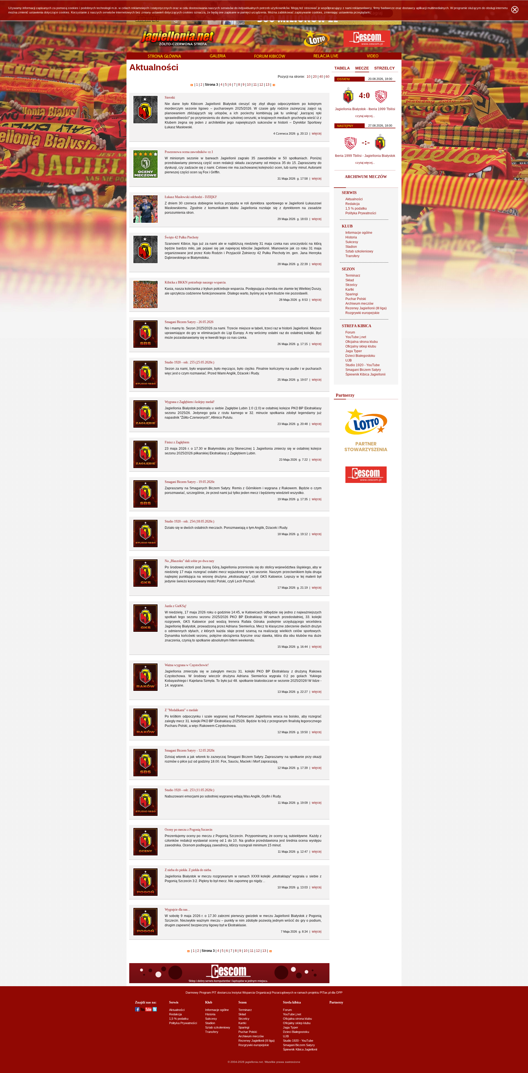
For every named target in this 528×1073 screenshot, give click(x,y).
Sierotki (170, 97)
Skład (349, 280)
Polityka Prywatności (360, 213)
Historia (351, 237)
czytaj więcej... (365, 116)
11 (255, 85)
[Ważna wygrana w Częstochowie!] (145, 690)
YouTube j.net (355, 337)
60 (327, 77)
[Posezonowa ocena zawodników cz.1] (145, 177)
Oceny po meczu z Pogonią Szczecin (188, 830)
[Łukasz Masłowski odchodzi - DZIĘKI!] (145, 222)
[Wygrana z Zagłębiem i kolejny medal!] (145, 427)
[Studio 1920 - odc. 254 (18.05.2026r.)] (145, 547)
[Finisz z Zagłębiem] (145, 467)
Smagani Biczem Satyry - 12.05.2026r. (190, 750)
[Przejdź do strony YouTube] (146, 1010)
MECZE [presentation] (362, 68)
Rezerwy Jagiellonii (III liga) (366, 308)
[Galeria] (218, 56)
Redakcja (352, 204)
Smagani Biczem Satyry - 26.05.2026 (189, 322)
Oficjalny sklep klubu (360, 346)
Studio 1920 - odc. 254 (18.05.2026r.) (189, 521)
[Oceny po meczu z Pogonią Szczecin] (145, 855)
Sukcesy (351, 242)
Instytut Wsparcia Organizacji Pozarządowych (262, 992)
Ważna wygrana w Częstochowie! (187, 665)
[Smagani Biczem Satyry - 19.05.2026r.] (145, 507)
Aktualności (354, 199)
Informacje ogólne (358, 233)
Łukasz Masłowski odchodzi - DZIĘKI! (191, 197)
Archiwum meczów (359, 303)
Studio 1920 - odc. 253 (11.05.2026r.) (189, 790)
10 (308, 77)
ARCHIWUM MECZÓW (366, 177)
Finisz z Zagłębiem (177, 442)
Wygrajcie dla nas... (177, 909)
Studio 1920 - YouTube (362, 365)
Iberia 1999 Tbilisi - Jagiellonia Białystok (365, 156)
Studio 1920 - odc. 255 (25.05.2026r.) (189, 362)
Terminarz (352, 275)
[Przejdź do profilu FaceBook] (137, 1010)
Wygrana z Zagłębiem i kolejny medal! (190, 402)
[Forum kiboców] (269, 56)
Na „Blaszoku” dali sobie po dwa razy (189, 561)
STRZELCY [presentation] (384, 68)
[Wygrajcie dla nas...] (145, 935)
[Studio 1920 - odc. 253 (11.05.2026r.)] (145, 815)
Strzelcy (351, 285)
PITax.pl (325, 992)
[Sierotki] (145, 123)
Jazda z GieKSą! (175, 606)
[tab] (342, 68)
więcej (316, 133)
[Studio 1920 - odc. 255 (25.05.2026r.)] (145, 388)
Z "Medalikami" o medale (181, 710)
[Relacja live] (326, 56)
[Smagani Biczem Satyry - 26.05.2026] (145, 347)
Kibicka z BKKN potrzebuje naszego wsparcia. (195, 282)
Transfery (352, 256)
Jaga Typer (353, 351)
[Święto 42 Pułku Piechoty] (145, 263)
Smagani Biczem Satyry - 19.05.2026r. (190, 482)
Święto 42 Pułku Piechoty (182, 237)
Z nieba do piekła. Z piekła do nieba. (188, 870)
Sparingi (351, 294)
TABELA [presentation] (342, 68)
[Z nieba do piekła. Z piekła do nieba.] (145, 895)
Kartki (349, 289)
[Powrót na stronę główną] (171, 38)
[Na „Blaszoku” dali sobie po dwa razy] (145, 586)
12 (261, 85)
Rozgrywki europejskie (362, 313)
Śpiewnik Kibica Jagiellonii (365, 374)
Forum (350, 332)
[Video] (372, 56)
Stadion (351, 247)
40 (321, 77)
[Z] (145, 735)
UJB (348, 360)
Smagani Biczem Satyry (363, 370)
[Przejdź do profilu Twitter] (155, 1010)
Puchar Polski (355, 299)
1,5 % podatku (356, 208)
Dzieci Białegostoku (360, 356)
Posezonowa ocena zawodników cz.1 (189, 152)
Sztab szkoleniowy (359, 251)
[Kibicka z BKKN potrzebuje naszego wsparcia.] (145, 308)
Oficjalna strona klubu (361, 342)
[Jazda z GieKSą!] (145, 631)
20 (315, 77)
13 (267, 85)
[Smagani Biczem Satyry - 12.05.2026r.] (145, 776)
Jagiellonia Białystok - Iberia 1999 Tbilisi (365, 109)
